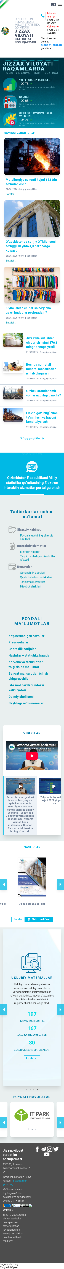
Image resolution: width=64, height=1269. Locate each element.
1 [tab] (27, 1090)
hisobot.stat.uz (52, 45)
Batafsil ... (11, 194)
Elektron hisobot (30, 551)
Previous (3, 880)
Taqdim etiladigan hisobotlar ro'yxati (37, 558)
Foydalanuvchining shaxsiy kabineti (36, 537)
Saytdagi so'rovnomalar (26, 703)
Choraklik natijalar (22, 649)
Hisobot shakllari (30, 586)
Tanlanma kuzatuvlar (32, 582)
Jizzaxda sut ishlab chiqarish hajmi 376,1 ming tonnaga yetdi (41, 342)
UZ (53, 4)
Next (60, 880)
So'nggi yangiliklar (28, 189)
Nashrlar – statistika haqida (29, 655)
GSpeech (15, 1267)
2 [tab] (31, 1090)
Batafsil (18, 919)
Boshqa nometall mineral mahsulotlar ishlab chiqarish (41, 369)
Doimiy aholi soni (21, 697)
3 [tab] (34, 1090)
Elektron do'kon (41, 919)
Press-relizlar (18, 642)
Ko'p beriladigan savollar (26, 636)
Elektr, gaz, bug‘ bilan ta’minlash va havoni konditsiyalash (42, 417)
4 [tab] (38, 1090)
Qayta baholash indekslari (36, 577)
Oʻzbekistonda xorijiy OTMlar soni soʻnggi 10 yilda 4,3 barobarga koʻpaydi (31, 246)
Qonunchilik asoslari (32, 572)
